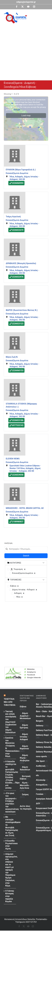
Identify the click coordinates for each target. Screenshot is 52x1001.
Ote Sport (40, 761)
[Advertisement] (26, 51)
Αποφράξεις (41, 785)
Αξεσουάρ (40, 780)
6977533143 (17, 425)
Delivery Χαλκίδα (43, 747)
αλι (37, 775)
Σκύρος (25, 794)
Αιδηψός (19, 593)
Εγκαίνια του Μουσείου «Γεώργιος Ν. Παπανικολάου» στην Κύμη (10, 747)
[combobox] (26, 549)
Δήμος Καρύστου (24, 747)
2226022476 (17, 277)
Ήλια (19, 597)
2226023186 (17, 420)
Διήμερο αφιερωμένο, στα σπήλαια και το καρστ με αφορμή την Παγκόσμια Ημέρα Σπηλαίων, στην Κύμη (10, 870)
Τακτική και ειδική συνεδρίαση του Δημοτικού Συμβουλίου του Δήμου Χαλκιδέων (10, 722)
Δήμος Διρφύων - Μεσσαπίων (25, 716)
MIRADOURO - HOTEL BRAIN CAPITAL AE (25, 508)
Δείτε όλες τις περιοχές (26, 807)
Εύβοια (14, 586)
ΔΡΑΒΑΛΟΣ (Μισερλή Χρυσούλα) (21, 263)
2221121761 (31, 922)
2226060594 (17, 183)
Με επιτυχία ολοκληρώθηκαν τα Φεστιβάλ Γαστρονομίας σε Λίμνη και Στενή (10, 826)
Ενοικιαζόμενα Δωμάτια (17, 173)
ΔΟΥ (38, 803)
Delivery (39, 725)
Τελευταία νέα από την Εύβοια (9, 702)
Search (26, 555)
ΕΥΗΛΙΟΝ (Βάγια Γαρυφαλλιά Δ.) (21, 169)
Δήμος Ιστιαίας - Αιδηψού (24, 589)
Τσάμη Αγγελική (13, 216)
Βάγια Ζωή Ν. (12, 357)
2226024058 (17, 475)
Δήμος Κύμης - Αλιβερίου (24, 758)
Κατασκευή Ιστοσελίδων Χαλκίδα (19, 919)
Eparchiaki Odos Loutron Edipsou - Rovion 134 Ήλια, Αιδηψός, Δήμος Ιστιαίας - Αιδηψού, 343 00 (25, 468)
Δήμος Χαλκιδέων (25, 768)
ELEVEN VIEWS (13, 458)
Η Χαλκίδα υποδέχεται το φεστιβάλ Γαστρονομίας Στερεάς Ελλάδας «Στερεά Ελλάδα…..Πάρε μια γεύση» (10, 774)
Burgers (39, 721)
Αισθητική (40, 766)
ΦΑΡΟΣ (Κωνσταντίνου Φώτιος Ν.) (22, 310)
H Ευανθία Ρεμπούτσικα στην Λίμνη (10, 845)
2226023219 (17, 230)
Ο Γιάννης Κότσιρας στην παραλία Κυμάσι (9, 896)
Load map (26, 115)
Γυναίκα (39, 794)
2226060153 (17, 370)
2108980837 (17, 521)
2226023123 (17, 323)
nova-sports (41, 756)
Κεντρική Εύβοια (25, 777)
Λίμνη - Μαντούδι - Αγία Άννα (25, 785)
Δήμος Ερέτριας (24, 726)
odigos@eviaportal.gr (26, 2)
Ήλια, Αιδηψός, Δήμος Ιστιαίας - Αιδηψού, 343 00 (24, 178)
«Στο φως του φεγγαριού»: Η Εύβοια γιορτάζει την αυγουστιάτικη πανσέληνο (10, 802)
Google (17, 109)
